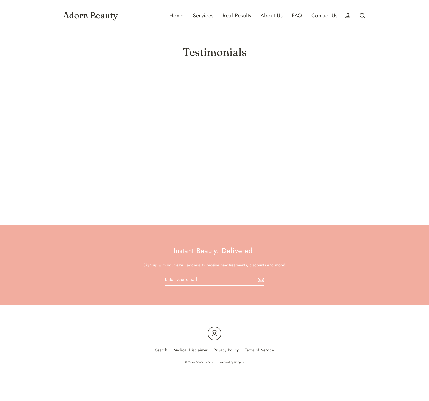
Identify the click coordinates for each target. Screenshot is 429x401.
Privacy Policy (226, 350)
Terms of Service (259, 350)
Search (161, 350)
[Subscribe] (260, 280)
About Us (271, 15)
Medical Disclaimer (191, 350)
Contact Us (324, 15)
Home (176, 15)
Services (203, 15)
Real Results (237, 15)
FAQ (297, 15)
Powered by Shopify (231, 362)
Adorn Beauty (90, 15)
